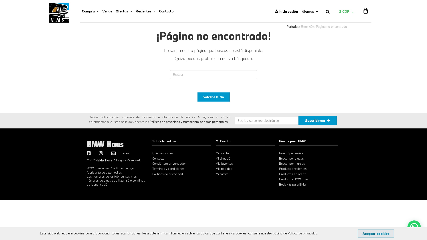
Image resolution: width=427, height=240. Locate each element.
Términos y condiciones (168, 169)
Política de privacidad (302, 233)
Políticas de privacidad (167, 174)
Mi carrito (222, 174)
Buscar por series (291, 153)
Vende (107, 11)
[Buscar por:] (213, 74)
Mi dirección (224, 158)
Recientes (143, 11)
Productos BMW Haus (293, 179)
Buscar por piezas (291, 158)
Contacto (166, 11)
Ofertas (122, 11)
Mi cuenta (222, 153)
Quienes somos (162, 153)
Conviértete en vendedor (169, 164)
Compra (88, 11)
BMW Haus (105, 144)
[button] (376, 234)
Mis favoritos (224, 164)
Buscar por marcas (292, 164)
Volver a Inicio (213, 97)
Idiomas (308, 11)
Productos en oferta (292, 174)
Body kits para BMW (292, 184)
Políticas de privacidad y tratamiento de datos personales (189, 122)
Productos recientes (293, 169)
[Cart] (366, 8)
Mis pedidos (224, 169)
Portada (292, 26)
